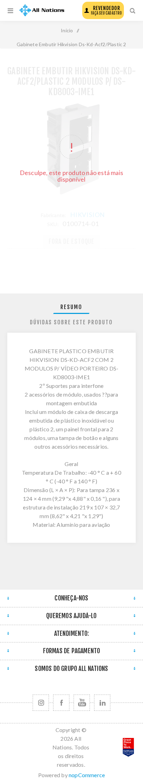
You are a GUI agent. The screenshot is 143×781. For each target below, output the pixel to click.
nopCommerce (87, 775)
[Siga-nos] (41, 703)
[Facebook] (61, 703)
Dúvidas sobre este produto (71, 322)
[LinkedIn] (102, 703)
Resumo (71, 307)
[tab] (71, 307)
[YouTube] (82, 703)
